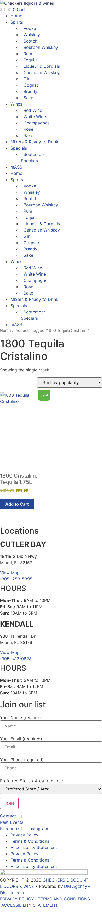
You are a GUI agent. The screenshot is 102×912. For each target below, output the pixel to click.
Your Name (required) (21, 717)
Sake (28, 97)
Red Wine (33, 110)
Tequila (31, 59)
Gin (27, 78)
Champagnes (36, 122)
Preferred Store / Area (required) (32, 781)
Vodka (30, 28)
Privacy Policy (24, 834)
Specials (18, 148)
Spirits (16, 22)
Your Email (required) (21, 739)
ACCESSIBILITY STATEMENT (29, 905)
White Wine (35, 116)
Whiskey (32, 34)
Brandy (30, 91)
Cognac (31, 85)
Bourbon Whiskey (41, 47)
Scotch (30, 41)
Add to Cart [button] (17, 504)
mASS (16, 167)
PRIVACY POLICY (17, 898)
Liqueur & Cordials (42, 66)
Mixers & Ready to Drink (34, 141)
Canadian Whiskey (42, 72)
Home (16, 15)
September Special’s (33, 157)
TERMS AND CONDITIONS (64, 898)
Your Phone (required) (22, 760)
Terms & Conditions (29, 841)
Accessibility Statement (33, 847)
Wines (16, 104)
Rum (28, 53)
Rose (28, 129)
